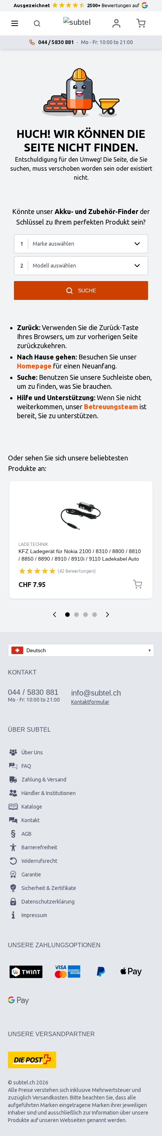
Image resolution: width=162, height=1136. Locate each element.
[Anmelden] (116, 23)
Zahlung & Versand (43, 780)
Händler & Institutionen (48, 793)
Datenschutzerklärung (48, 902)
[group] (37, 571)
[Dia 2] (76, 614)
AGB (26, 834)
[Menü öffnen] (17, 23)
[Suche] (37, 23)
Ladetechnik (33, 544)
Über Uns (32, 752)
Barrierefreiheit (39, 847)
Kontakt (30, 820)
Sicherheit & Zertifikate (48, 888)
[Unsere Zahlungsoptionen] (26, 972)
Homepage (34, 366)
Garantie (31, 874)
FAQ (26, 766)
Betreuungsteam (111, 406)
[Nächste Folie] (107, 614)
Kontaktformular (90, 702)
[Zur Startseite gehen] (76, 21)
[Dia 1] (67, 614)
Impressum (34, 915)
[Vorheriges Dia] (54, 614)
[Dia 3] (85, 614)
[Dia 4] (94, 614)
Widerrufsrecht (39, 861)
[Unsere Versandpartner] (32, 1060)
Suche (87, 290)
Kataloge (31, 807)
